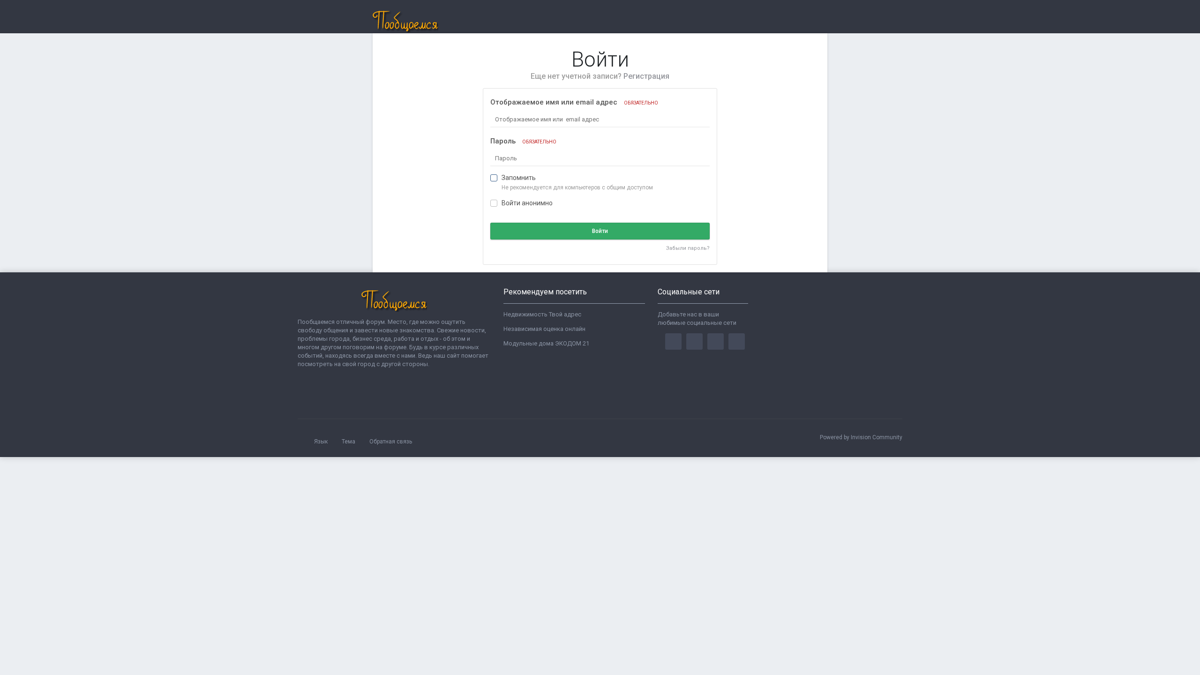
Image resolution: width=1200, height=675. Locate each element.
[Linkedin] (715, 341)
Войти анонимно (527, 203)
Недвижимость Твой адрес (542, 314)
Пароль (523, 141)
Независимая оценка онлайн (544, 328)
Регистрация (646, 76)
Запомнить (519, 177)
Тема (349, 441)
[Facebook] (673, 341)
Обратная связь (390, 441)
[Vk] (736, 341)
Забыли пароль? (688, 248)
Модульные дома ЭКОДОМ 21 (546, 343)
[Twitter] (694, 341)
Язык (321, 441)
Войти (600, 231)
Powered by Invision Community (861, 437)
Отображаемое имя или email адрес (574, 102)
